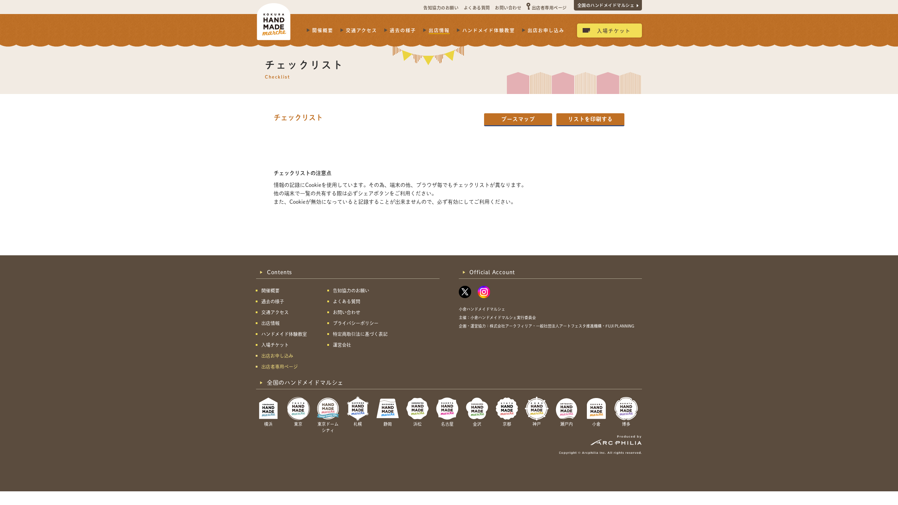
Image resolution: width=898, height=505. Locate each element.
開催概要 (322, 30)
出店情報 (439, 30)
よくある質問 (477, 8)
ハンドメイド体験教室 (488, 30)
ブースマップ (518, 119)
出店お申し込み (546, 30)
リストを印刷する (590, 119)
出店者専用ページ (549, 8)
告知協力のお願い (440, 8)
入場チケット (614, 30)
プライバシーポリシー (355, 323)
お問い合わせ (508, 8)
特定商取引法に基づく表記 (360, 334)
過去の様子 (403, 30)
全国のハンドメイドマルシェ (606, 5)
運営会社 (342, 345)
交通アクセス (361, 30)
